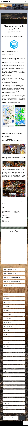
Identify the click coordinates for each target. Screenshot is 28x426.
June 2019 (6, 338)
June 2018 (6, 375)
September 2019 (8, 326)
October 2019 (7, 322)
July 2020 (6, 310)
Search (22, 417)
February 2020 (7, 314)
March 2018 (7, 387)
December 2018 (7, 354)
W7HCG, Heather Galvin (14, 32)
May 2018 (6, 379)
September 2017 (8, 399)
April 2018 (6, 383)
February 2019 (7, 351)
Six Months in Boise (8, 285)
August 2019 (7, 330)
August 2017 (7, 403)
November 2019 (7, 318)
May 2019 (6, 342)
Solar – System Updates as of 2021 (12, 281)
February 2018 (7, 391)
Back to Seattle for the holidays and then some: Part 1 (7, 219)
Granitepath (5, 2)
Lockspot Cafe (10, 172)
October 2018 (7, 363)
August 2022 (7, 302)
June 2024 (6, 298)
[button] (8, 116)
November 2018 (7, 358)
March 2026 (7, 294)
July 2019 (6, 334)
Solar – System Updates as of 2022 (12, 277)
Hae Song (21, 155)
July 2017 (6, 407)
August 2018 (7, 371)
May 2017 (6, 411)
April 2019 (6, 346)
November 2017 (7, 395)
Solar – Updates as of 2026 (10, 269)
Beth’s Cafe (9, 139)
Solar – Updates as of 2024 (10, 273)
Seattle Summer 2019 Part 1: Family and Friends (7, 211)
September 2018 (8, 367)
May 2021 (6, 306)
